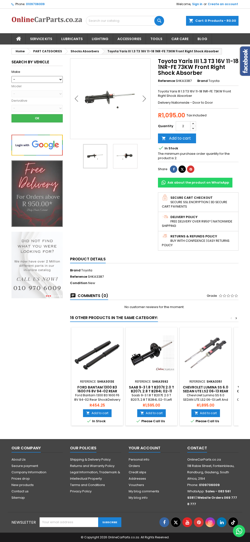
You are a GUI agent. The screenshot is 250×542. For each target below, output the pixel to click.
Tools (156, 38)
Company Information (28, 472)
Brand (202, 81)
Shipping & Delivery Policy (90, 459)
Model (16, 86)
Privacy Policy (81, 491)
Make (15, 72)
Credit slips (137, 472)
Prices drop (20, 478)
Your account (144, 448)
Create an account (223, 4)
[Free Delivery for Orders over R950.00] (37, 193)
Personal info (139, 459)
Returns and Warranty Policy (92, 466)
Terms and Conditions (87, 485)
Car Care (179, 38)
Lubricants (72, 38)
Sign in (197, 4)
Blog (202, 38)
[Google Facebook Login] (37, 145)
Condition (78, 283)
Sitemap (18, 497)
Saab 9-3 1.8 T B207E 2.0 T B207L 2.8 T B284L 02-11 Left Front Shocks (151, 391)
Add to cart (176, 138)
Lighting (100, 38)
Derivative (19, 101)
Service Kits (41, 38)
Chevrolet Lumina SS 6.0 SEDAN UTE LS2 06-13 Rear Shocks (205, 391)
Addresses (137, 478)
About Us (18, 459)
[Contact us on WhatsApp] (239, 531)
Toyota (86, 270)
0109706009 (35, 4)
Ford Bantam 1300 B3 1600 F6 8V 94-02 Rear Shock (97, 391)
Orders (134, 466)
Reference (166, 81)
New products (22, 485)
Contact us (20, 491)
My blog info (138, 497)
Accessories (129, 38)
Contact (197, 448)
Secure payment (24, 466)
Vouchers (136, 485)
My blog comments (144, 491)
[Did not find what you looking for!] (37, 265)
